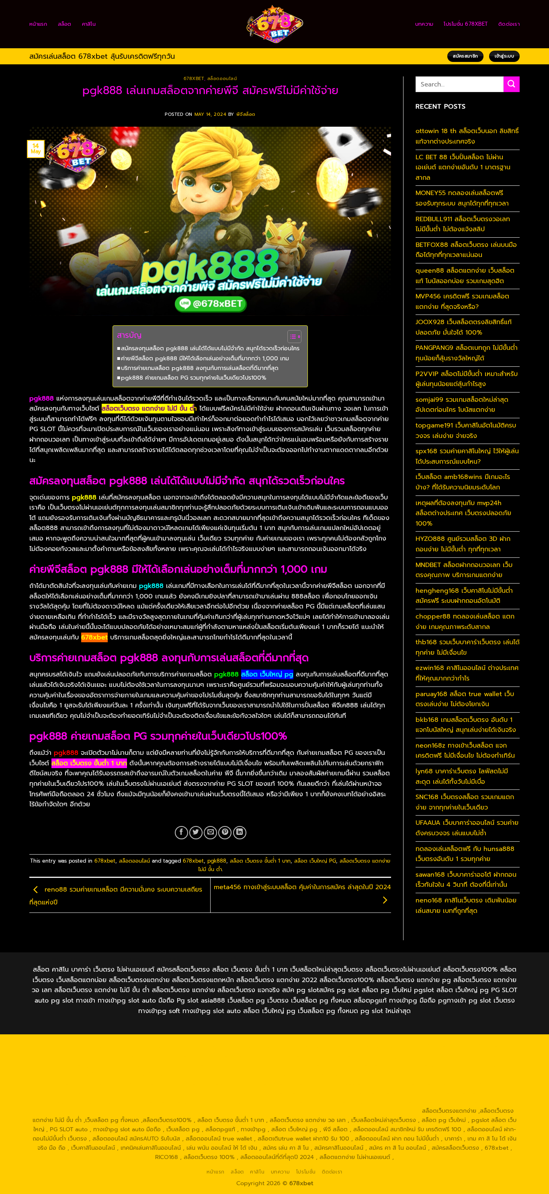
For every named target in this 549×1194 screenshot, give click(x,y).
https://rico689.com (250, 1045)
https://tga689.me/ (278, 1101)
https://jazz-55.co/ (61, 1092)
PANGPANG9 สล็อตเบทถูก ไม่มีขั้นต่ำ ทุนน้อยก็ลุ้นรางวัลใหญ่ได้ (467, 353)
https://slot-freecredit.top (342, 1083)
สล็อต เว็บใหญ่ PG (315, 861)
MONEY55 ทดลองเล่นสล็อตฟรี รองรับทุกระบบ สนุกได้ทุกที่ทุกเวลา (462, 198)
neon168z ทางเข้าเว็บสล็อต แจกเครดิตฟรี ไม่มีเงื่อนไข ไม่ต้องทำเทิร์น (465, 751)
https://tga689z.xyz (193, 1045)
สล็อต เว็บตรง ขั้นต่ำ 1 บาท (260, 861)
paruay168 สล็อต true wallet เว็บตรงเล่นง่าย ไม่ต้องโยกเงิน (465, 699)
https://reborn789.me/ (72, 1083)
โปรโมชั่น (306, 1172)
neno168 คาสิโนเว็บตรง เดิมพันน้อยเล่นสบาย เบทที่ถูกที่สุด (466, 906)
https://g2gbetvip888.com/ (293, 1092)
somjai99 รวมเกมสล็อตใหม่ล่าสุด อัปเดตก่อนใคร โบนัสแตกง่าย (462, 405)
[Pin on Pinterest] (224, 832)
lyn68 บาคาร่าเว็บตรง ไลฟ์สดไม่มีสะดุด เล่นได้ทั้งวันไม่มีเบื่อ (462, 777)
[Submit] (512, 84)
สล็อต (65, 24)
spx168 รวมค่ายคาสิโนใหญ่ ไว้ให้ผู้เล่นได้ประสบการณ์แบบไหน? (467, 456)
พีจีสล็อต (246, 114)
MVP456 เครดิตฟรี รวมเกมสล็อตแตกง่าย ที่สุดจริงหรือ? (462, 302)
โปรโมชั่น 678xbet (466, 24)
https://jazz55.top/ (482, 1083)
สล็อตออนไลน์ (222, 78)
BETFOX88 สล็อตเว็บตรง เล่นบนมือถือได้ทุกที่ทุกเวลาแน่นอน (466, 250)
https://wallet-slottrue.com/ (150, 1110)
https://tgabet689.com (339, 1101)
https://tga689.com (222, 1101)
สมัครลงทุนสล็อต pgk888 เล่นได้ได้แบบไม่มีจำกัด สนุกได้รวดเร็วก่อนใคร (210, 348)
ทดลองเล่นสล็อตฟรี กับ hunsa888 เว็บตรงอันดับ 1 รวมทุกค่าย (465, 854)
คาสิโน (89, 24)
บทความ (424, 24)
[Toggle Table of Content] (290, 336)
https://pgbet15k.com (220, 1055)
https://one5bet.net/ (205, 1073)
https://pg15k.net (163, 1055)
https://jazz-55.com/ (117, 1092)
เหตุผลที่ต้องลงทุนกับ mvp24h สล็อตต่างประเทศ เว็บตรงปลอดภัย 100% (463, 513)
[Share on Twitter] (196, 832)
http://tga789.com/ (124, 1064)
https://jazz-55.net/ (174, 1092)
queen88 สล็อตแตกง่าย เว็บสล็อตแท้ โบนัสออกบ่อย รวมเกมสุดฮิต (465, 276)
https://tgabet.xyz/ (68, 1064)
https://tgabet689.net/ (405, 1101)
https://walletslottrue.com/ (73, 1110)
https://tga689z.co (138, 1045)
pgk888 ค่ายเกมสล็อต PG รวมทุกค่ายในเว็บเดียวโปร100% (193, 377)
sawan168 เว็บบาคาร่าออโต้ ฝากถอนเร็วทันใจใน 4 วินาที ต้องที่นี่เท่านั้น (466, 880)
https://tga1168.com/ (478, 1055)
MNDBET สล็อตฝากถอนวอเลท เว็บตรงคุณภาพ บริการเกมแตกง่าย (464, 570)
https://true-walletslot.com (418, 1083)
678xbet (194, 78)
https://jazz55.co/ (227, 1092)
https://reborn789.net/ (383, 1073)
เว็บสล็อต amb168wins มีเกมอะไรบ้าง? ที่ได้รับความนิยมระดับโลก (463, 482)
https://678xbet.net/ (353, 1064)
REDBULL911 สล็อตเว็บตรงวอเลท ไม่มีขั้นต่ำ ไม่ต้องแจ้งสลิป (463, 224)
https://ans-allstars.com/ (473, 1064)
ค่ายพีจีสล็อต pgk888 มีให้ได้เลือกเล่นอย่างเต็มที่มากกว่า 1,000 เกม (205, 358)
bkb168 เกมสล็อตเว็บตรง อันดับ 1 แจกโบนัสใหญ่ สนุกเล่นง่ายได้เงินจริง (466, 725)
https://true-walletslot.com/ (304, 1110)
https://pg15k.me (473, 1045)
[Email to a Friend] (210, 832)
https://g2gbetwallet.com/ (370, 1092)
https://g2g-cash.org (309, 1045)
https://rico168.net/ (87, 1073)
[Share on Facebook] (181, 832)
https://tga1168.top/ (238, 1064)
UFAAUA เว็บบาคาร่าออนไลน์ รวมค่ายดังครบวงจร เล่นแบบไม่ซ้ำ (467, 828)
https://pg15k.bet (423, 1045)
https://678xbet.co (410, 1064)
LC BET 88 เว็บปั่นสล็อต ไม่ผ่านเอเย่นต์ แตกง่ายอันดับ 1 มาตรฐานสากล (463, 167)
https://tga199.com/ (321, 1073)
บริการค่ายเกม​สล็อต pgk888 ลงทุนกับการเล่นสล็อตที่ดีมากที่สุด (200, 368)
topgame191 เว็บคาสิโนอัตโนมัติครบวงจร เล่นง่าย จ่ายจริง (466, 431)
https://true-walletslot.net (453, 1073)
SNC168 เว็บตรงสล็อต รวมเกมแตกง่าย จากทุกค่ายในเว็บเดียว (465, 802)
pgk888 (216, 861)
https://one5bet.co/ (264, 1073)
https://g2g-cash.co (369, 1045)
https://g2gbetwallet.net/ (444, 1092)
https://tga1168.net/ (180, 1064)
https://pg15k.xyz (66, 1055)
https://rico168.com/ (145, 1073)
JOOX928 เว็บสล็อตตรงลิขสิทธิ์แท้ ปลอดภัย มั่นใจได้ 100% (464, 327)
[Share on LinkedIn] (239, 832)
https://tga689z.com (81, 1045)
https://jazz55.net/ (132, 1083)
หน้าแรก (38, 24)
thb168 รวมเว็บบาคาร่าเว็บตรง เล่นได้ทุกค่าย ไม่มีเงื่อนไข (468, 647)
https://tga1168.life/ (295, 1064)
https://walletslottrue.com (195, 1083)
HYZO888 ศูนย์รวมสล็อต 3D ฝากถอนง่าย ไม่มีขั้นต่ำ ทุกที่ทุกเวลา (463, 544)
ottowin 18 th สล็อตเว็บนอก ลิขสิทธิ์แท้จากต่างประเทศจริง (467, 136)
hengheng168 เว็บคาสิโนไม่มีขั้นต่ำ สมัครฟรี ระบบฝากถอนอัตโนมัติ (464, 596)
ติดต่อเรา (509, 24)
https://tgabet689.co (468, 1101)
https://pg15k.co (114, 1055)
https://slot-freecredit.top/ (382, 1110)
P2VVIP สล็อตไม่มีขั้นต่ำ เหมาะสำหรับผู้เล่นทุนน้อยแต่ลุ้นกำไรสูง (467, 379)
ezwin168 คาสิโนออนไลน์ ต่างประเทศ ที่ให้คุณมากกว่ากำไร (467, 673)
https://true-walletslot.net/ (227, 1110)
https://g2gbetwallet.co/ (158, 1101)
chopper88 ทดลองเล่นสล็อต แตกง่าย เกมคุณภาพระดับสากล (465, 622)
